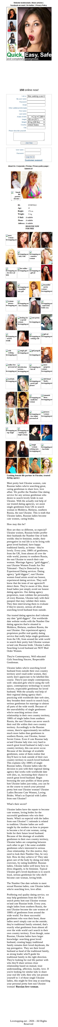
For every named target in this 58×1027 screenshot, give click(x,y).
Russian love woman (27, 986)
